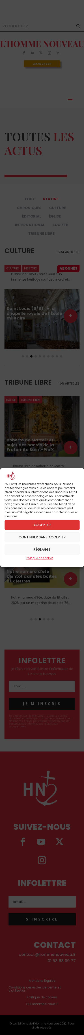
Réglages (42, 549)
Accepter (42, 525)
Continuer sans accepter (42, 537)
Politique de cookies (39, 558)
